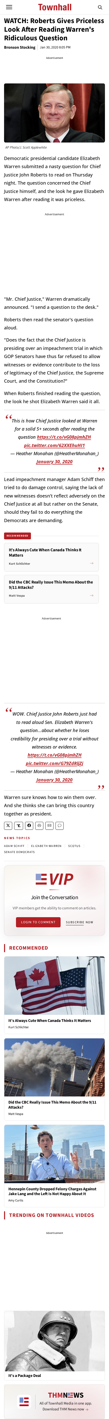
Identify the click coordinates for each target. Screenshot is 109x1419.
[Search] (100, 7)
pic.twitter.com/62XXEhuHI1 (54, 445)
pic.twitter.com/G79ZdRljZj (54, 763)
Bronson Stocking (19, 47)
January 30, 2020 (54, 461)
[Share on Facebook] (29, 826)
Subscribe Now (79, 922)
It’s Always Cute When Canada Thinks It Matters (49, 1020)
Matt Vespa (15, 1114)
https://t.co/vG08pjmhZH (64, 437)
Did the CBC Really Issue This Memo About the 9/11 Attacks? (52, 1104)
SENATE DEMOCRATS (19, 852)
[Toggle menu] (9, 7)
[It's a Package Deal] (54, 1341)
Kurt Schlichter (18, 1027)
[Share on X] (8, 826)
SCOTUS (74, 846)
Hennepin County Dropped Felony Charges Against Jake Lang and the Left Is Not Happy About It (52, 1191)
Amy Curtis (15, 1200)
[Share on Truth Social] (18, 826)
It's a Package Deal (24, 1375)
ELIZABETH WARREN (46, 846)
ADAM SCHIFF (14, 846)
